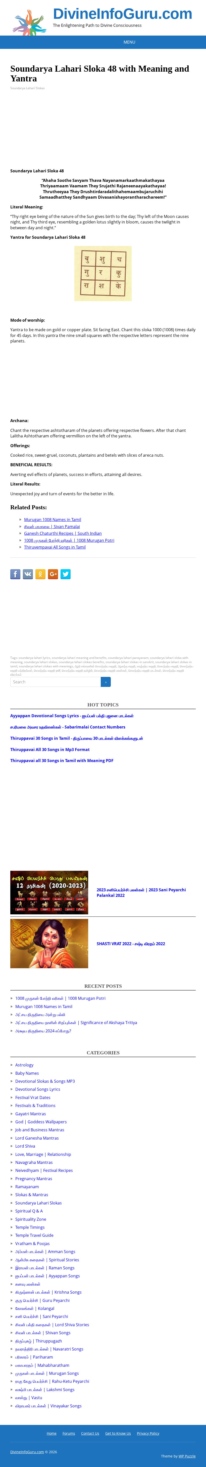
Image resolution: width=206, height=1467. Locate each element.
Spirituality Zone (30, 1219)
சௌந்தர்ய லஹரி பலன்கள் (110, 670)
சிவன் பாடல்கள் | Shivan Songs (43, 1332)
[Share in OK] (40, 574)
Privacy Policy (148, 1433)
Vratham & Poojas (32, 1243)
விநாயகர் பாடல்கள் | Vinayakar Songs (48, 1406)
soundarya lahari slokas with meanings (46, 666)
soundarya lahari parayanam (128, 658)
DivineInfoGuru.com (122, 14)
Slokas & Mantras (31, 1194)
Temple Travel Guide (34, 1235)
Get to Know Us (118, 1433)
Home (52, 1433)
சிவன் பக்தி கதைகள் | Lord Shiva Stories (52, 1324)
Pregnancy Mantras (33, 1178)
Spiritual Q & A (29, 1211)
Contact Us (90, 1433)
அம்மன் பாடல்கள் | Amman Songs (45, 1251)
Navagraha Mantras (34, 1162)
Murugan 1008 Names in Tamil (43, 1006)
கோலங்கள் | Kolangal (34, 1308)
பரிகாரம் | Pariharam (34, 1357)
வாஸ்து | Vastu (28, 1397)
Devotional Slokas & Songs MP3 (45, 1081)
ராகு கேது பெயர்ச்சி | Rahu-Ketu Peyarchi (52, 1381)
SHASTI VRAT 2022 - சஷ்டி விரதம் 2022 (131, 943)
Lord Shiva (25, 1146)
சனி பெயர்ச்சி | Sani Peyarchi (41, 1316)
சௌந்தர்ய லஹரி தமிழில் (77, 670)
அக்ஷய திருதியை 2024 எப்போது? (43, 1031)
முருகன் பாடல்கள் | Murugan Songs (47, 1373)
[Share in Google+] (53, 574)
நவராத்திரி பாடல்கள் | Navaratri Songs (49, 1349)
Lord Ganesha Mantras (37, 1138)
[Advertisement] (103, 133)
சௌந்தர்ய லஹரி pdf (47, 670)
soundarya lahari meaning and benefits (79, 658)
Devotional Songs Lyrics (37, 1089)
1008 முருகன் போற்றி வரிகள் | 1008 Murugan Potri (60, 998)
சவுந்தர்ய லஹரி (146, 666)
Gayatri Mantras (30, 1114)
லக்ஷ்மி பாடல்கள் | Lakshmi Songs (45, 1389)
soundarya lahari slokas (40, 662)
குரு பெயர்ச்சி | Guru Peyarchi (42, 1300)
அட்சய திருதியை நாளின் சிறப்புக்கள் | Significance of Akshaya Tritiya (76, 1022)
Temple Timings (30, 1227)
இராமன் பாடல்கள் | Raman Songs (45, 1268)
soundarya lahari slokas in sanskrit (130, 662)
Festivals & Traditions (35, 1105)
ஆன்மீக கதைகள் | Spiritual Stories (47, 1260)
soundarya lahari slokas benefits (81, 662)
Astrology (24, 1065)
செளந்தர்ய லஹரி (167, 666)
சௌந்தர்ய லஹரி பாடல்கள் (144, 670)
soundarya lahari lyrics (34, 658)
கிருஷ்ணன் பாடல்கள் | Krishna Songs (48, 1292)
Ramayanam (27, 1186)
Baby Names (27, 1073)
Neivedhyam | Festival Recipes (44, 1170)
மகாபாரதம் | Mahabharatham (42, 1365)
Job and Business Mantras (39, 1130)
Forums (69, 1433)
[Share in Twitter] (66, 574)
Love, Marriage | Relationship (43, 1154)
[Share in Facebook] (15, 574)
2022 (120, 895)
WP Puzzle (187, 1456)
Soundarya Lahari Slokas (27, 88)
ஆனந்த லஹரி (126, 666)
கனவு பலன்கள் (27, 1284)
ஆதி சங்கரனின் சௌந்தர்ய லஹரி (95, 666)
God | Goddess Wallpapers (41, 1122)
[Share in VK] (28, 574)
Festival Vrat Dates (32, 1097)
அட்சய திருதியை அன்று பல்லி (40, 1014)
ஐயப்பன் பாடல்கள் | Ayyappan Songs (47, 1276)
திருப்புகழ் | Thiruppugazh (38, 1341)
